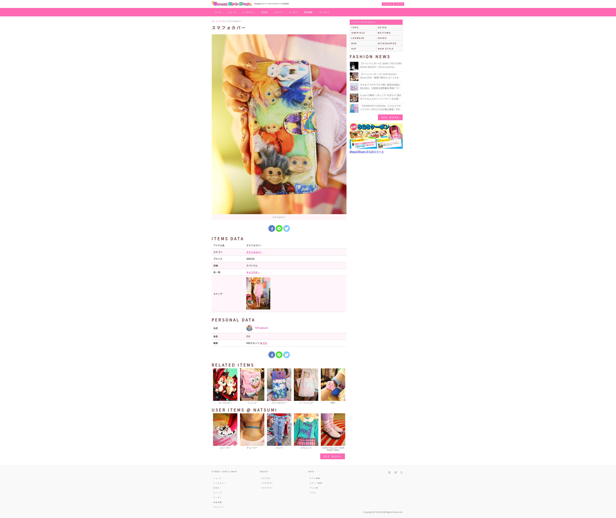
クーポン (293, 12)
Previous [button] (215, 386)
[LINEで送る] (279, 228)
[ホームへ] (232, 4)
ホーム (218, 12)
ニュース (232, 12)
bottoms (384, 32)
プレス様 (314, 488)
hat (354, 48)
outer (382, 27)
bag (354, 43)
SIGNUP (387, 4)
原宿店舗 (308, 12)
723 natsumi (261, 327)
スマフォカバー (254, 252)
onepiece (358, 32)
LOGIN (398, 4)
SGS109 (266, 478)
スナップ (278, 12)
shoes (382, 38)
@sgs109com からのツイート (367, 151)
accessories (387, 43)
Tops (355, 27)
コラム (313, 492)
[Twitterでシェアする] (286, 228)
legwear (357, 38)
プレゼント (324, 12)
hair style (386, 48)
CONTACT (267, 488)
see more (332, 456)
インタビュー (248, 12)
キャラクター (253, 272)
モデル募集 (315, 478)
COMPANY (267, 483)
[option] (279, 127)
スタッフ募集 (316, 483)
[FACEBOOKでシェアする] (271, 228)
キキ (265, 343)
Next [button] (342, 386)
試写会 (265, 12)
